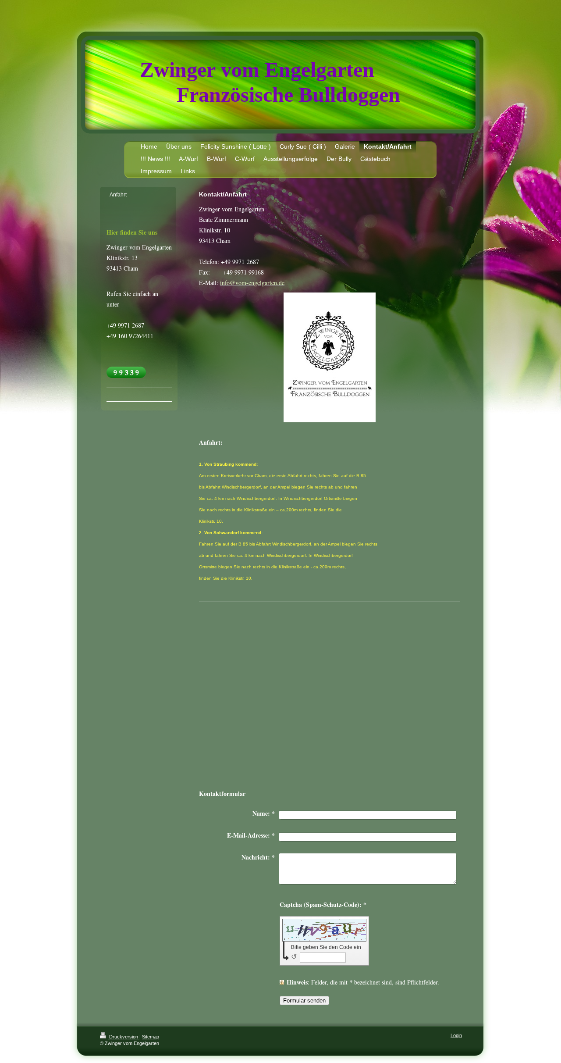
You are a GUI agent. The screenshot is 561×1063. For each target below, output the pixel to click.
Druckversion (123, 1036)
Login (456, 1035)
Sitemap (150, 1036)
